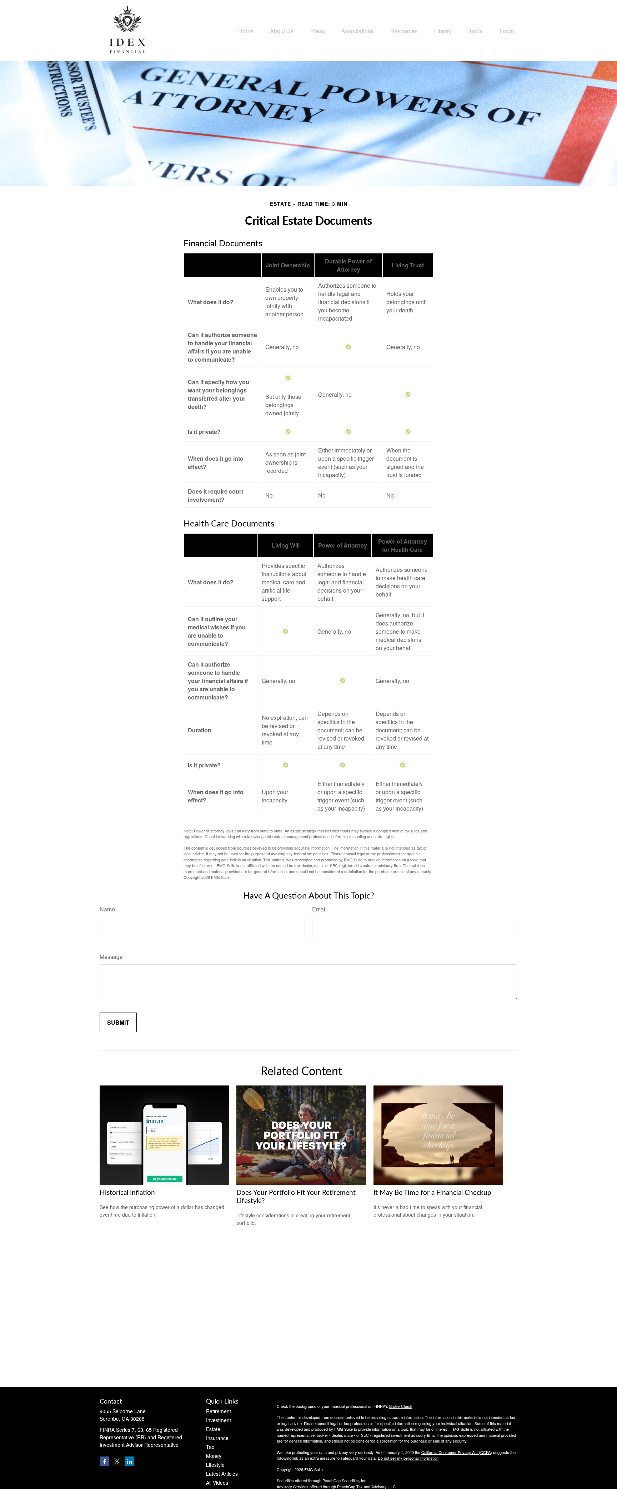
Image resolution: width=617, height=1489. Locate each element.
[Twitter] (117, 1461)
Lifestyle (215, 1464)
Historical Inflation (127, 1192)
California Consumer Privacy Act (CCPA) (456, 1452)
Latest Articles (222, 1473)
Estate (213, 1429)
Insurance (217, 1437)
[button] (245, 30)
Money (213, 1455)
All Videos (217, 1482)
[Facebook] (104, 1461)
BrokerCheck (400, 1406)
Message (111, 957)
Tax (210, 1446)
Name (107, 909)
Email (319, 909)
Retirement (218, 1411)
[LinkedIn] (129, 1461)
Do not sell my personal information (408, 1458)
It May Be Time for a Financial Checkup (432, 1192)
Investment (218, 1420)
